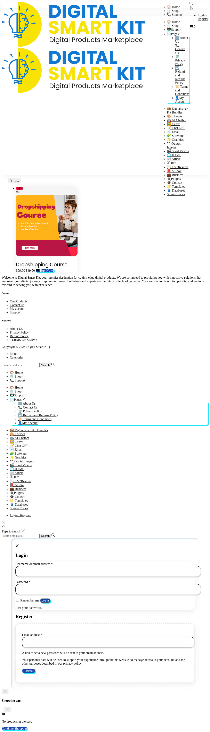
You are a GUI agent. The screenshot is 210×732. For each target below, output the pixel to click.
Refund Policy (19, 336)
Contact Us (17, 305)
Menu (13, 353)
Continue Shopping (14, 728)
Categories (17, 357)
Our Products (18, 301)
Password (22, 582)
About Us (16, 328)
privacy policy (72, 663)
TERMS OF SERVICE (25, 340)
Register (28, 670)
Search (45, 365)
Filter (17, 181)
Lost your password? (28, 607)
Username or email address (34, 564)
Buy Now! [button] (47, 270)
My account (17, 308)
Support (15, 312)
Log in (45, 600)
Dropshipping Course (41, 264)
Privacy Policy (19, 332)
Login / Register (203, 17)
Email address (32, 635)
